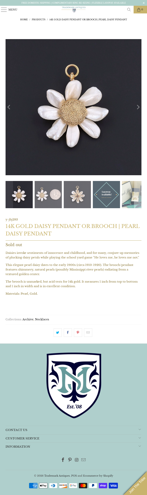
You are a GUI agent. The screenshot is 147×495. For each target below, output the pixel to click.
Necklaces (42, 319)
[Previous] (9, 107)
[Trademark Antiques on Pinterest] (70, 460)
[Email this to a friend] (88, 332)
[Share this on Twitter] (58, 332)
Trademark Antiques (57, 475)
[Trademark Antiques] (73, 9)
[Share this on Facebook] (68, 332)
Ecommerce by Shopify (98, 475)
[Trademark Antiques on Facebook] (63, 460)
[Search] (129, 9)
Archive (27, 319)
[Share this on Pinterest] (78, 332)
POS (74, 475)
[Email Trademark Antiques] (84, 460)
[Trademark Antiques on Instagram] (77, 460)
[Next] (138, 107)
